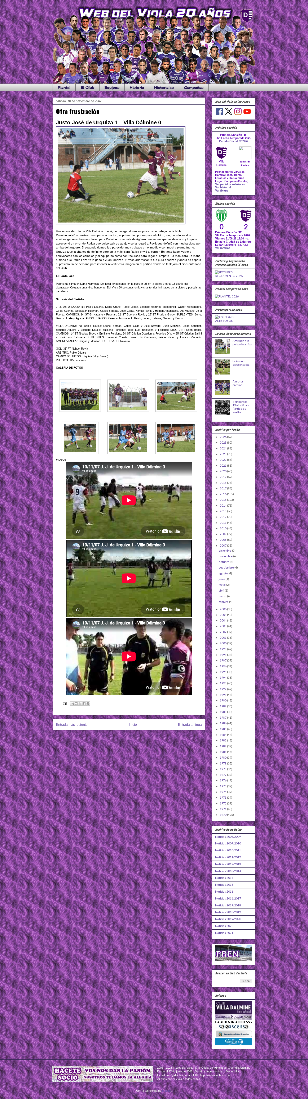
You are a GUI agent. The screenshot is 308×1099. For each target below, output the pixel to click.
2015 (223, 499)
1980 (223, 757)
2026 (223, 437)
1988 (223, 712)
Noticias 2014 (224, 877)
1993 (223, 683)
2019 (223, 477)
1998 (223, 654)
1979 (223, 763)
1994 (223, 677)
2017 (223, 488)
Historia (137, 87)
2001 (223, 637)
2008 (223, 539)
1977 (223, 774)
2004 (223, 620)
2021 (223, 465)
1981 (223, 752)
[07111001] (80, 411)
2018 (223, 482)
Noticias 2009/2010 (228, 843)
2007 (223, 545)
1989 (223, 706)
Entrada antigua (190, 724)
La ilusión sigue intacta (241, 362)
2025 (223, 442)
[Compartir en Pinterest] (88, 703)
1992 (223, 689)
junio (222, 579)
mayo (222, 584)
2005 (223, 614)
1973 (223, 797)
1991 (223, 694)
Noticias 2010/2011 (228, 850)
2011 (223, 522)
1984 (223, 734)
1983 (223, 740)
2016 (223, 494)
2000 (223, 643)
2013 (223, 511)
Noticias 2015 (224, 884)
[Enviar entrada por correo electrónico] (64, 703)
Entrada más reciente (72, 724)
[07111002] (128, 411)
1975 (223, 786)
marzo (223, 596)
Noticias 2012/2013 (228, 864)
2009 (223, 534)
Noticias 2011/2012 (228, 857)
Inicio (133, 724)
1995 (223, 672)
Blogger (166, 1090)
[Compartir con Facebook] (84, 703)
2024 (223, 448)
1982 (223, 746)
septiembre (226, 567)
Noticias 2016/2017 (228, 898)
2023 (223, 454)
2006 (223, 609)
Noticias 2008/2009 (228, 836)
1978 (223, 769)
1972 (223, 803)
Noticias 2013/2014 (228, 871)
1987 (223, 717)
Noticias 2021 (224, 932)
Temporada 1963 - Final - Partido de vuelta (241, 407)
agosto (224, 573)
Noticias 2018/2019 (228, 912)
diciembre (225, 550)
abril (222, 590)
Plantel (64, 87)
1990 (223, 700)
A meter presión (238, 383)
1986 (223, 723)
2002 (223, 632)
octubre (224, 562)
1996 (223, 666)
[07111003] (176, 411)
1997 (223, 660)
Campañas (193, 87)
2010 (223, 528)
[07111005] (128, 453)
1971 (223, 809)
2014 (223, 505)
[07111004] (80, 453)
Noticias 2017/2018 (228, 905)
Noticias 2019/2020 (228, 919)
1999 (223, 649)
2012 (223, 517)
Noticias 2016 (224, 891)
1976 (223, 780)
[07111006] (176, 453)
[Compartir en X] (80, 703)
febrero (224, 602)
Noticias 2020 (224, 926)
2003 (223, 626)
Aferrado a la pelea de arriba (242, 342)
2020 (223, 471)
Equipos (112, 87)
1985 (223, 729)
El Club (87, 87)
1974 (223, 792)
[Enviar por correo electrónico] (72, 703)
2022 (223, 459)
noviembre (226, 556)
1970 (223, 814)
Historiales (164, 87)
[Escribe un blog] (76, 703)
